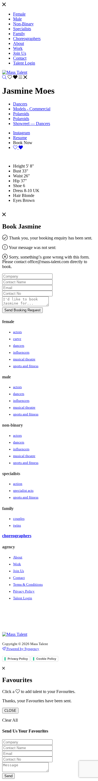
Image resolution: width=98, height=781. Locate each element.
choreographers (16, 535)
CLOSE (10, 711)
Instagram (21, 132)
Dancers (20, 104)
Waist (18, 176)
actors (17, 332)
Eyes (17, 200)
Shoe (17, 185)
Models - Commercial (31, 109)
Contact (19, 578)
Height (19, 166)
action (17, 484)
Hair (17, 195)
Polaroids (21, 113)
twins (17, 525)
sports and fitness (25, 366)
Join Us (18, 571)
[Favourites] (13, 77)
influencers (21, 352)
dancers (18, 346)
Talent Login (22, 598)
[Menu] (4, 4)
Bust (17, 171)
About (17, 557)
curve (17, 339)
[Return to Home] (14, 72)
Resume (20, 137)
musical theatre (24, 359)
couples (18, 519)
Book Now (22, 142)
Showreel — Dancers (31, 123)
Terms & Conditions (28, 584)
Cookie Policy (46, 659)
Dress (18, 190)
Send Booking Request (22, 310)
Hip (16, 180)
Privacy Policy (24, 591)
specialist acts (23, 491)
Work (17, 564)
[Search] (4, 77)
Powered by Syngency (22, 649)
